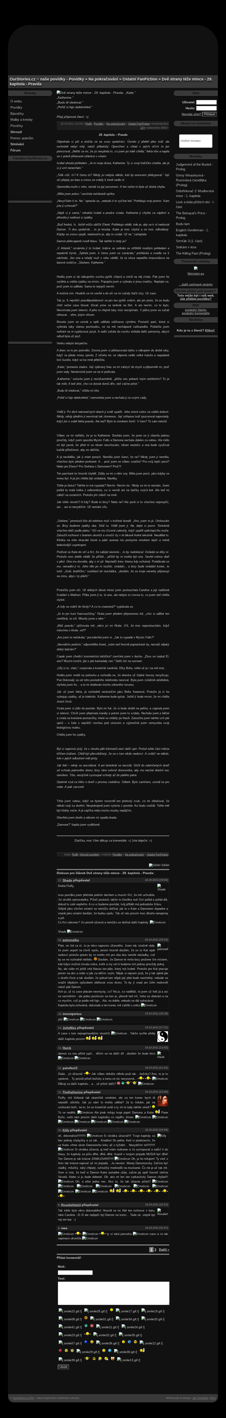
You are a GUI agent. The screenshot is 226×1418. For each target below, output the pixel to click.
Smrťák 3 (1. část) (189, 241)
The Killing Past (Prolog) (193, 253)
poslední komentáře (196, 313)
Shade (67, 880)
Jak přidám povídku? (196, 298)
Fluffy (88, 123)
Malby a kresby (21, 119)
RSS (213, 1398)
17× (142, 127)
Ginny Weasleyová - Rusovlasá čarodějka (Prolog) (191, 180)
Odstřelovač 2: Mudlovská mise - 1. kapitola (195, 193)
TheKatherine (72, 1092)
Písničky (16, 126)
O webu (16, 101)
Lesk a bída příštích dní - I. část (195, 204)
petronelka (71, 940)
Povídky (16, 107)
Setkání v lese (186, 247)
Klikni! (210, 330)
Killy (66, 1130)
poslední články (196, 310)
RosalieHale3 (71, 1205)
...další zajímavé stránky (196, 284)
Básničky (17, 113)
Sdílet (164, 865)
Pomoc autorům (22, 138)
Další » (164, 1250)
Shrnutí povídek (89, 854)
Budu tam (183, 224)
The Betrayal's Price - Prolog (191, 215)
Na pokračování (115, 123)
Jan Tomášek (200, 1398)
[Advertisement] (113, 10)
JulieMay (69, 1028)
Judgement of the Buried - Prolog (194, 167)
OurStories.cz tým (23, 1398)
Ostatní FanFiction (139, 123)
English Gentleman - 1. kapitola (192, 232)
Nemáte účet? (191, 114)
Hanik (67, 1048)
